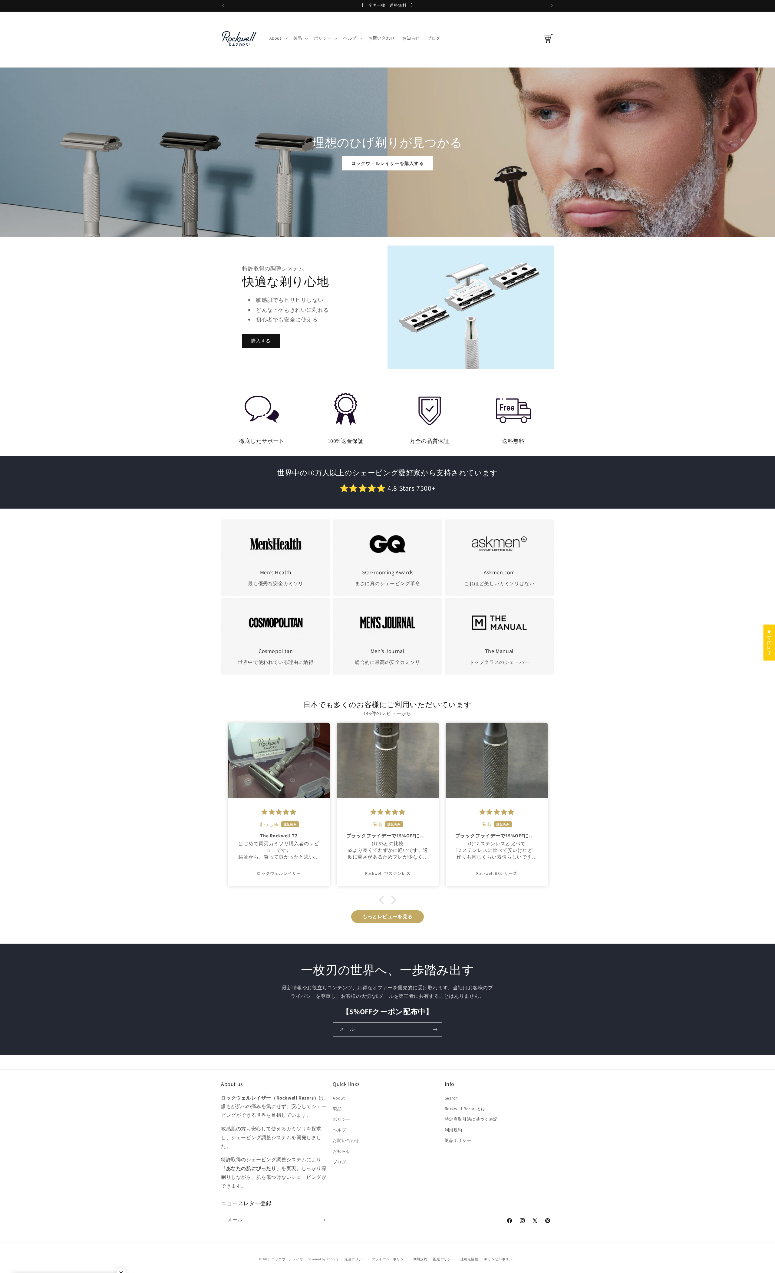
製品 (337, 1108)
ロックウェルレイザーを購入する (387, 163)
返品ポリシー (458, 1140)
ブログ (339, 1162)
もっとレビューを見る (387, 916)
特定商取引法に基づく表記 (471, 1119)
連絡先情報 (469, 1259)
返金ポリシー (355, 1259)
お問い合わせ (346, 1140)
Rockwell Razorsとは (465, 1108)
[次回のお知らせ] (552, 6)
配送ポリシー (443, 1259)
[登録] (435, 1029)
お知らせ (341, 1151)
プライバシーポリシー (389, 1259)
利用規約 (453, 1130)
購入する (261, 341)
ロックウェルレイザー (289, 1259)
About (339, 1098)
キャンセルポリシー (500, 1259)
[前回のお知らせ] (223, 6)
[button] (278, 38)
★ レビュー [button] (769, 642)
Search (451, 1098)
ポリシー (341, 1119)
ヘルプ (339, 1130)
